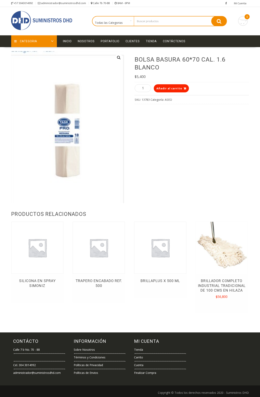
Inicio (67, 41)
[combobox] (113, 21)
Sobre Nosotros (84, 350)
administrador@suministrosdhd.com (37, 373)
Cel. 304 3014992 (24, 365)
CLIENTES (133, 41)
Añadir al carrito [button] (222, 305)
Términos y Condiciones (89, 357)
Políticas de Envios (86, 373)
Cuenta (138, 365)
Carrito (138, 357)
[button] (118, 57)
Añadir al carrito (169, 88)
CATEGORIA (28, 41)
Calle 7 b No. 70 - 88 (26, 350)
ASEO (168, 100)
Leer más (37, 295)
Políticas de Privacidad (88, 365)
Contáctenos (174, 41)
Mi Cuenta (240, 3)
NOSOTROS (86, 41)
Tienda (151, 41)
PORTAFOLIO (110, 41)
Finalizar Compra (145, 373)
